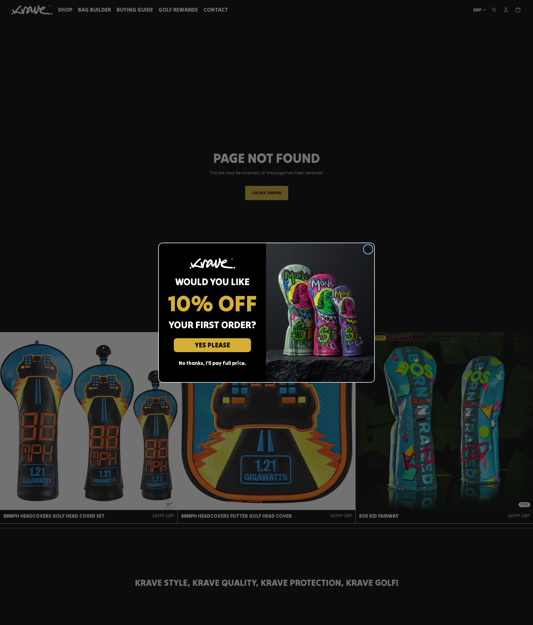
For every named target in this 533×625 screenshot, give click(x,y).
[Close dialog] (368, 249)
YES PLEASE (212, 345)
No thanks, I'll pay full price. (212, 363)
